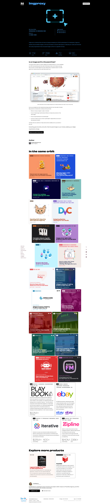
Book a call (35, 490)
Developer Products (37, 155)
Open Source (42, 155)
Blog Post (31, 155)
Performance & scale (66, 385)
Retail (71, 418)
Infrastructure (59, 157)
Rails (66, 160)
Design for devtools (65, 157)
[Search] (86, 247)
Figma (69, 246)
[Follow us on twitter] (86, 249)
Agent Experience (76, 180)
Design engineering (48, 180)
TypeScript (76, 246)
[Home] (22, 3)
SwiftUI (37, 182)
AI (41, 418)
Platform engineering (39, 359)
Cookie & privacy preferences (71, 500)
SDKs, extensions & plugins (63, 246)
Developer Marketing (65, 292)
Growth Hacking (59, 387)
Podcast (31, 269)
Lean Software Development (61, 160)
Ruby (36, 269)
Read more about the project (36, 132)
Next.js (70, 202)
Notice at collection (78, 500)
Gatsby (73, 202)
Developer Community (72, 292)
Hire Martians (86, 3)
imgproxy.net (60, 29)
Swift (34, 182)
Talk (57, 269)
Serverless (31, 385)
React (67, 202)
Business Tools (67, 418)
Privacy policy (65, 500)
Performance (71, 155)
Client (34, 418)
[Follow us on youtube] (86, 257)
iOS (58, 180)
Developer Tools (38, 418)
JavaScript (72, 246)
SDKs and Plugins (73, 244)
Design (68, 155)
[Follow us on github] (86, 254)
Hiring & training (47, 155)
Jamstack (57, 418)
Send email (45, 490)
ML (64, 182)
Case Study (38, 180)
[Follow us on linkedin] (86, 252)
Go (62, 182)
